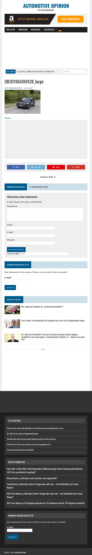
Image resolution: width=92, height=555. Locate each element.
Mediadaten (35, 29)
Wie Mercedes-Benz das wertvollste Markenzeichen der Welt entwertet (31, 439)
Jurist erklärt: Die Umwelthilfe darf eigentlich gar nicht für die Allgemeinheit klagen (53, 320)
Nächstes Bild (46, 177)
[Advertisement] (46, 50)
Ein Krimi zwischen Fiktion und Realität (20, 449)
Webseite (11, 240)
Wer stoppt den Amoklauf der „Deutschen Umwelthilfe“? (42, 306)
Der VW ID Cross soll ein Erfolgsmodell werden (22, 433)
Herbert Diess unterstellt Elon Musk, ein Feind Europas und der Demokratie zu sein (35, 428)
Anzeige (43, 349)
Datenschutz (49, 29)
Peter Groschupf (16, 88)
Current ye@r (13, 253)
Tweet (8, 118)
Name (9, 224)
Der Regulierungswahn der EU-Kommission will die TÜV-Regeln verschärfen (55, 503)
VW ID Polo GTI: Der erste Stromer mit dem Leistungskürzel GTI (29, 444)
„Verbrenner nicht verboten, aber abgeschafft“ (39, 478)
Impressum (23, 29)
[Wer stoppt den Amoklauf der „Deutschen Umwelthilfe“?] (12, 312)
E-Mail (10, 232)
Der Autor (10, 29)
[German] (60, 30)
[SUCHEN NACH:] (74, 71)
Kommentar (12, 206)
